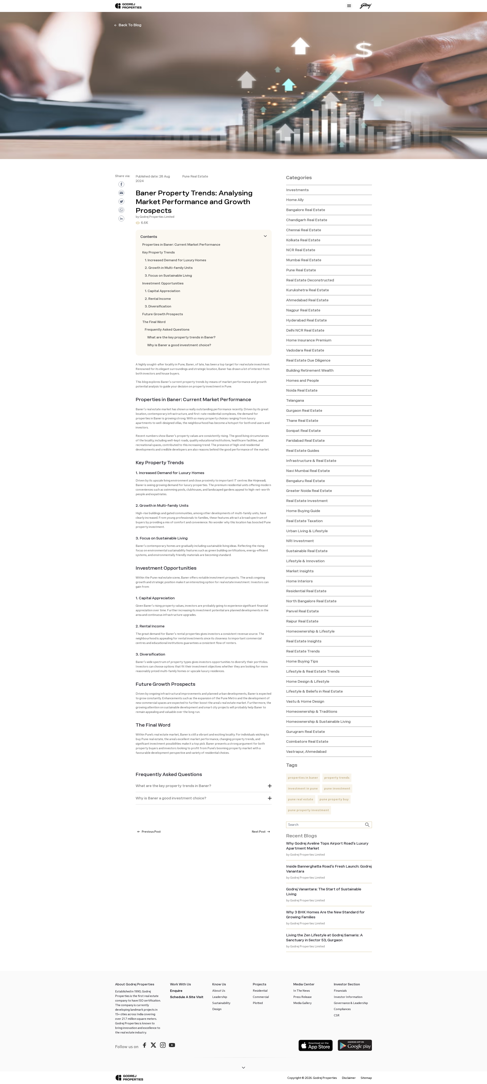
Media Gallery (302, 1003)
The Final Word (154, 322)
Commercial (261, 996)
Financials (340, 990)
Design (216, 1009)
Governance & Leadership (351, 1003)
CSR (337, 1015)
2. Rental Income (158, 298)
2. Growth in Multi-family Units (169, 267)
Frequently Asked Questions (167, 329)
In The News (301, 990)
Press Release (302, 996)
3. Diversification (158, 306)
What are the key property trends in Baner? (181, 337)
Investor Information (348, 996)
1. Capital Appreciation (162, 291)
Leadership (219, 996)
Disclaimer (349, 1077)
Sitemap (366, 1077)
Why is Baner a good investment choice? (179, 345)
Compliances (342, 1009)
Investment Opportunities (163, 283)
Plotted (258, 1003)
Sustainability (221, 1003)
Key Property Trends (158, 252)
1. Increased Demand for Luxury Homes (175, 260)
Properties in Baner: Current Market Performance (181, 244)
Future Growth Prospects (162, 314)
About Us (218, 990)
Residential (260, 990)
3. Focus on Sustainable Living (168, 275)
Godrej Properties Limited (157, 216)
